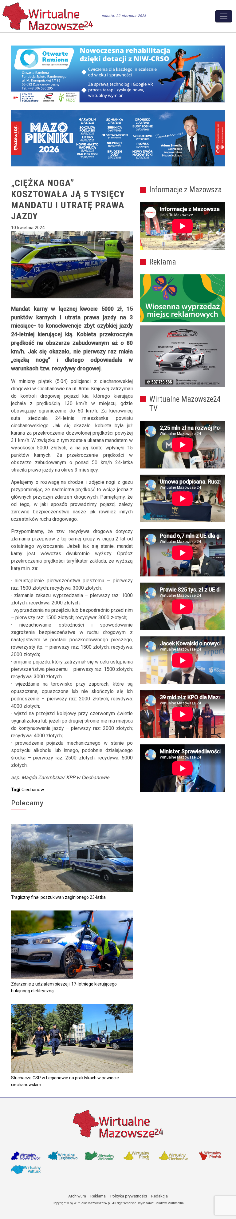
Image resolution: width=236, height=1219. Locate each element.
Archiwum (77, 1196)
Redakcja (159, 1196)
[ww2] (182, 298)
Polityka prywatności (128, 1196)
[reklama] (182, 356)
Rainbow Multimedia (169, 1203)
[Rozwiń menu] (223, 16)
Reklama (98, 1196)
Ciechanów (33, 789)
